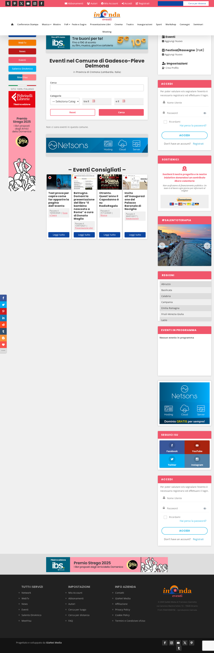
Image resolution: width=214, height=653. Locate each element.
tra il (86, 101)
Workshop (171, 24)
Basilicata (166, 290)
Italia (117, 72)
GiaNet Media (123, 598)
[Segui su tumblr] (8, 3)
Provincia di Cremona (88, 72)
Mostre (57, 24)
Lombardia (107, 72)
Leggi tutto (59, 234)
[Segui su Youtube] (28, 3)
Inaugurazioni (144, 24)
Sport (159, 24)
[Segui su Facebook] (41, 3)
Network (26, 592)
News (25, 603)
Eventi (25, 609)
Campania (167, 302)
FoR (66, 24)
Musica (45, 24)
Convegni (185, 24)
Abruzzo (166, 284)
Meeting (107, 31)
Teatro (130, 24)
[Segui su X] (21, 3)
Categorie (55, 95)
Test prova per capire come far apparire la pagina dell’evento (58, 199)
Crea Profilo (172, 67)
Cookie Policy (122, 615)
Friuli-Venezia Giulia (172, 314)
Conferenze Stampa (27, 24)
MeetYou (26, 620)
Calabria (166, 296)
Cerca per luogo (171, 3)
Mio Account (110, 3)
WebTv (25, 598)
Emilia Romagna (170, 308)
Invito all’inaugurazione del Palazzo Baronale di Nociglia (135, 201)
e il (117, 101)
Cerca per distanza (197, 3)
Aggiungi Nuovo (173, 41)
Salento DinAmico (31, 615)
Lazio (164, 320)
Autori (93, 3)
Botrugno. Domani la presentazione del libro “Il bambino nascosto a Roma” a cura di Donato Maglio (84, 206)
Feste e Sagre (79, 24)
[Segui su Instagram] (34, 3)
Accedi (128, 3)
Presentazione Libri (100, 24)
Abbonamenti (75, 3)
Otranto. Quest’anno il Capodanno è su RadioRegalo (109, 199)
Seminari (198, 24)
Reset (72, 112)
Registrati (143, 3)
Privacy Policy (122, 609)
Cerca (53, 82)
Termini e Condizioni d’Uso (130, 620)
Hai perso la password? (193, 125)
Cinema (119, 24)
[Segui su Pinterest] (14, 3)
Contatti (119, 592)
